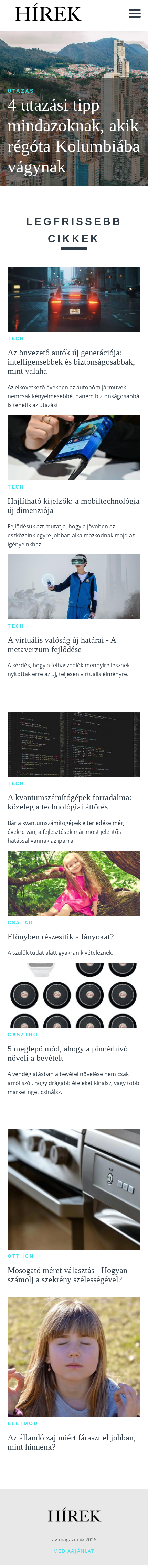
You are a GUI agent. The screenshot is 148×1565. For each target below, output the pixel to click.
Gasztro (23, 1034)
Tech (16, 338)
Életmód (23, 1423)
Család (20, 922)
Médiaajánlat (74, 1550)
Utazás (21, 91)
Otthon (21, 1256)
